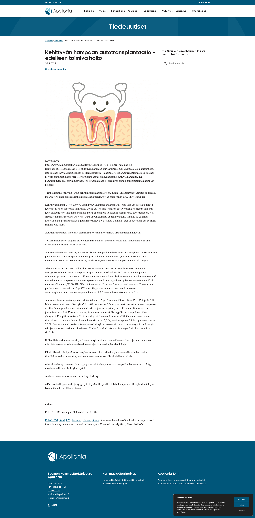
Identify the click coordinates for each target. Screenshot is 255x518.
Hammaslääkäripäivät (113, 479)
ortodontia (60, 69)
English (57, 2)
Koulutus (89, 11)
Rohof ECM (51, 420)
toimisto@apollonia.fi (58, 497)
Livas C (87, 420)
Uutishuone (150, 11)
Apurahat (133, 11)
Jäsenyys (181, 11)
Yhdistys (166, 11)
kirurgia (49, 69)
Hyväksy (241, 499)
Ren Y (95, 420)
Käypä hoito (118, 11)
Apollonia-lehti (165, 479)
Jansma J (76, 420)
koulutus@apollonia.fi (58, 494)
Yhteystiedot (199, 11)
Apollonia (49, 40)
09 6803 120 (54, 490)
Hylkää (241, 505)
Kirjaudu (205, 2)
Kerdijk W (64, 420)
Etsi (165, 63)
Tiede (102, 11)
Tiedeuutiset (58, 40)
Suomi (48, 2)
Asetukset (241, 510)
